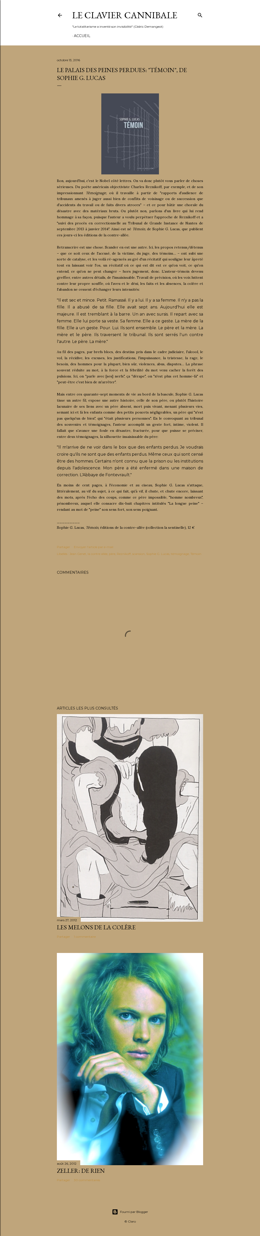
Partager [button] (63, 547)
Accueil (82, 36)
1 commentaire (85, 936)
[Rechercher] (200, 14)
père (112, 554)
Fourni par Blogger (134, 1212)
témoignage (180, 554)
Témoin (195, 554)
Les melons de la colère (96, 927)
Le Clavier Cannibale (124, 15)
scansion (138, 554)
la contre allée (97, 554)
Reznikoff (124, 554)
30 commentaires (87, 1180)
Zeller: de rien (81, 1171)
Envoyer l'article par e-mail (93, 547)
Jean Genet (78, 554)
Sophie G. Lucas (157, 554)
